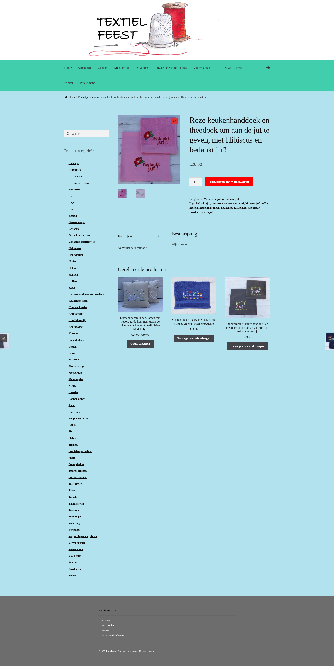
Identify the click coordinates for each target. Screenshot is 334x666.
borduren (217, 203)
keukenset (227, 207)
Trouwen (74, 510)
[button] (174, 121)
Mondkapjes (76, 379)
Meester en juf (212, 199)
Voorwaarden (201, 67)
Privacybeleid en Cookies (171, 67)
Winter (73, 562)
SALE (72, 425)
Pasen (72, 405)
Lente (72, 353)
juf (258, 203)
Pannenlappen (77, 398)
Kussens (73, 333)
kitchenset (240, 207)
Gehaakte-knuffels (79, 235)
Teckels (73, 497)
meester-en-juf (100, 97)
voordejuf (207, 212)
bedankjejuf (203, 203)
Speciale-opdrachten (80, 451)
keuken (193, 207)
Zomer (72, 575)
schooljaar (254, 207)
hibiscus (250, 203)
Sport (72, 457)
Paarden (73, 392)
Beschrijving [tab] (125, 236)
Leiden (73, 346)
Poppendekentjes (79, 418)
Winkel (68, 83)
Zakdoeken (75, 569)
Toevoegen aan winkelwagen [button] (193, 338)
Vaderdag (74, 523)
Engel (72, 202)
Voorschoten (76, 549)
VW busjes (75, 555)
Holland (73, 268)
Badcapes (74, 163)
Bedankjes (83, 97)
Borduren (74, 189)
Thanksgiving (76, 503)
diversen (78, 176)
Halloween (75, 248)
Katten (73, 281)
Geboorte (74, 228)
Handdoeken (76, 255)
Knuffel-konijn (77, 320)
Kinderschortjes (78, 307)
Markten (74, 359)
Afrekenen (84, 67)
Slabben (73, 438)
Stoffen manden (78, 477)
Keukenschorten (78, 300)
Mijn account (122, 67)
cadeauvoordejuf (234, 203)
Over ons (142, 67)
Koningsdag (76, 326)
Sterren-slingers (78, 470)
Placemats (74, 412)
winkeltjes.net (149, 651)
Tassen (72, 490)
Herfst (72, 261)
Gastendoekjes (77, 222)
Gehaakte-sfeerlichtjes (82, 241)
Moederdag (75, 372)
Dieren (72, 196)
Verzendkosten (77, 542)
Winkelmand (87, 83)
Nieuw (72, 385)
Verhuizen (74, 529)
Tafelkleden (75, 483)
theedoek (194, 212)
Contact (102, 67)
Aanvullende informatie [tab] (132, 247)
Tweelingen (75, 516)
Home (68, 67)
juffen (264, 203)
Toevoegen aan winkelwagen (229, 182)
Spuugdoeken (76, 464)
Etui (71, 209)
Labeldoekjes (76, 340)
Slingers (73, 444)
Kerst (72, 287)
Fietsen (73, 215)
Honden (73, 274)
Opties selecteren (140, 343)
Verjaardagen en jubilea (83, 536)
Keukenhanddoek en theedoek (86, 294)
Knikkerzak (76, 314)
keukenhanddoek (209, 207)
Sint (71, 431)
